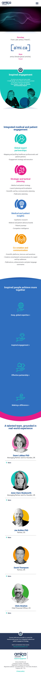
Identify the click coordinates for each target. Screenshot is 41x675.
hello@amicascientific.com (20, 646)
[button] (37, 3)
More (9, 462)
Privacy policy (20, 671)
